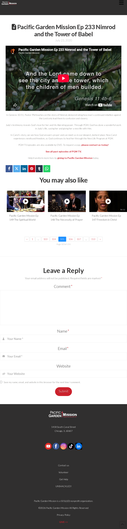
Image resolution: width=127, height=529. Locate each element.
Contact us (63, 465)
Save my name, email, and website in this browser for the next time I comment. (42, 382)
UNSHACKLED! (64, 486)
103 (45, 239)
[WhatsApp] (46, 168)
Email (63, 348)
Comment (63, 286)
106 (71, 239)
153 (93, 239)
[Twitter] (16, 168)
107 (79, 239)
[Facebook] (9, 168)
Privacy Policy (63, 514)
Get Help (63, 479)
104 (54, 239)
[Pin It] (31, 168)
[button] (123, 2)
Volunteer (63, 472)
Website (64, 366)
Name (63, 331)
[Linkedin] (24, 168)
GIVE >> (63, 522)
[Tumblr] (39, 168)
